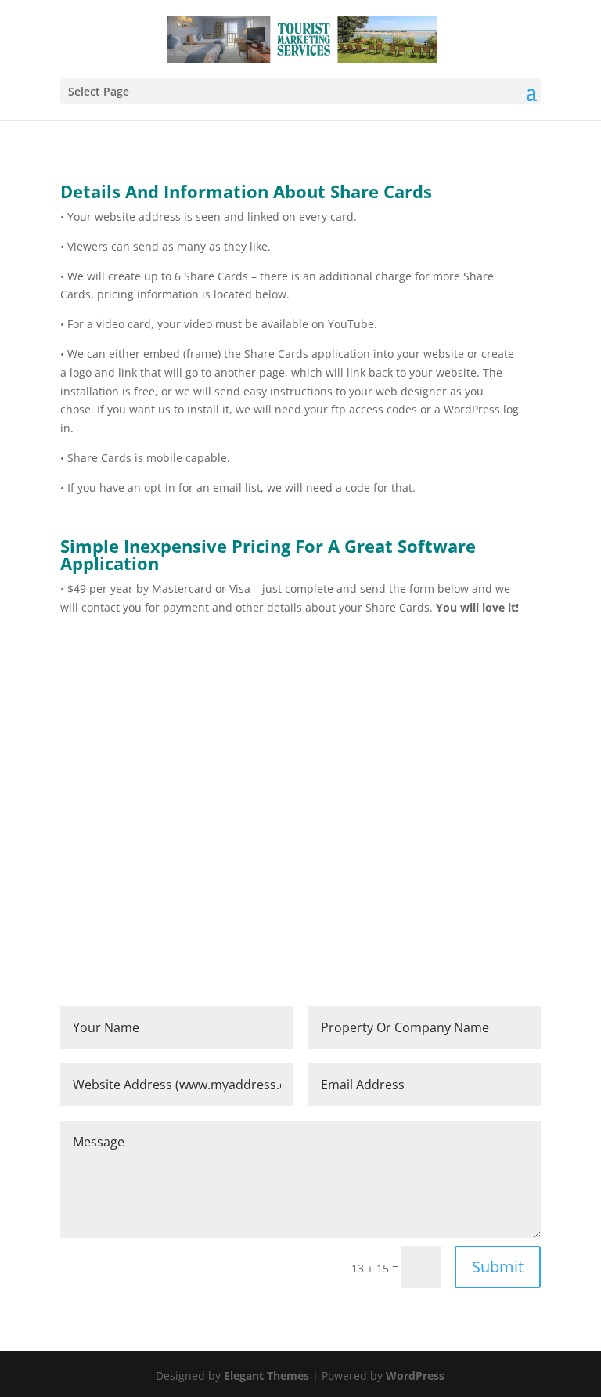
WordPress (415, 1375)
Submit (498, 1266)
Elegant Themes (266, 1375)
